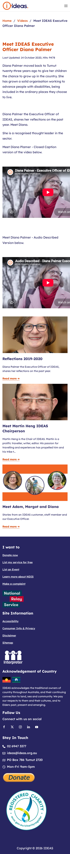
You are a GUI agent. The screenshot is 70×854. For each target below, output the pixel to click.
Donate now (10, 555)
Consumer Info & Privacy (18, 628)
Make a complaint (13, 583)
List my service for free (17, 562)
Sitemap (7, 642)
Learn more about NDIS (18, 576)
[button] (66, 6)
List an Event (10, 569)
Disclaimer (9, 635)
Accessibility (10, 621)
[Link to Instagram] (20, 726)
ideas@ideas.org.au (22, 753)
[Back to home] (15, 6)
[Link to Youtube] (36, 726)
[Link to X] (12, 726)
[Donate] (19, 777)
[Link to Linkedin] (28, 726)
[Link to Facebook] (4, 726)
